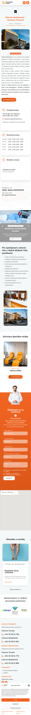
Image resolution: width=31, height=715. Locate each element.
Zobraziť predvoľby (16, 708)
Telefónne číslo (8, 446)
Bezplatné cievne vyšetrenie (12, 572)
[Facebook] (3, 682)
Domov (11, 23)
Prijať (15, 700)
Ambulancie (17, 23)
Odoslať (9, 478)
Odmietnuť (15, 704)
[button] (29, 685)
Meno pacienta (8, 430)
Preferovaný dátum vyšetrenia (12, 453)
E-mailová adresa (9, 438)
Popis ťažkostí (8, 461)
